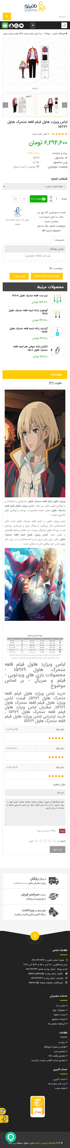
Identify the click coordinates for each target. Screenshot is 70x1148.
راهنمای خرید (60, 1051)
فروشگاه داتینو (59, 33)
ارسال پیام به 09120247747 (43, 978)
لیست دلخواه (60, 1014)
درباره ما (62, 1042)
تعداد (64, 199)
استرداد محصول (59, 1019)
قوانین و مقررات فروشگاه (55, 1047)
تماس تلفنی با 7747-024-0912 (44, 960)
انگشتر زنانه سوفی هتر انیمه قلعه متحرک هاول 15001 (30, 348)
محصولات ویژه (59, 1010)
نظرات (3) (55, 383)
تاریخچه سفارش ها (57, 1023)
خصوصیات (59, 240)
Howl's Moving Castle (46, 276)
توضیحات (56, 374)
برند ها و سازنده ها (57, 1083)
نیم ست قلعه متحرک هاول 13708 (30, 296)
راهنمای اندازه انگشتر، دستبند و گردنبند (48, 1060)
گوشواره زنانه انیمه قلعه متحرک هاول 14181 (28, 312)
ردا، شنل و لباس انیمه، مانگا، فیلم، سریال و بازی (22, 33)
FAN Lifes (33, 153)
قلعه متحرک (19, 276)
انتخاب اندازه (59, 179)
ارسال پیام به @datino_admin (42, 973)
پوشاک (47, 33)
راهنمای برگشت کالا (57, 1056)
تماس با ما (61, 1005)
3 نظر (46, 134)
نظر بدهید (37, 134)
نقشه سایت (60, 1088)
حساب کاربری (60, 1079)
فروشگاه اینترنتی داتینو (45, 1143)
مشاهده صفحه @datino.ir (41, 982)
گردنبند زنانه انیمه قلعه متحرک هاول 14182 (28, 330)
